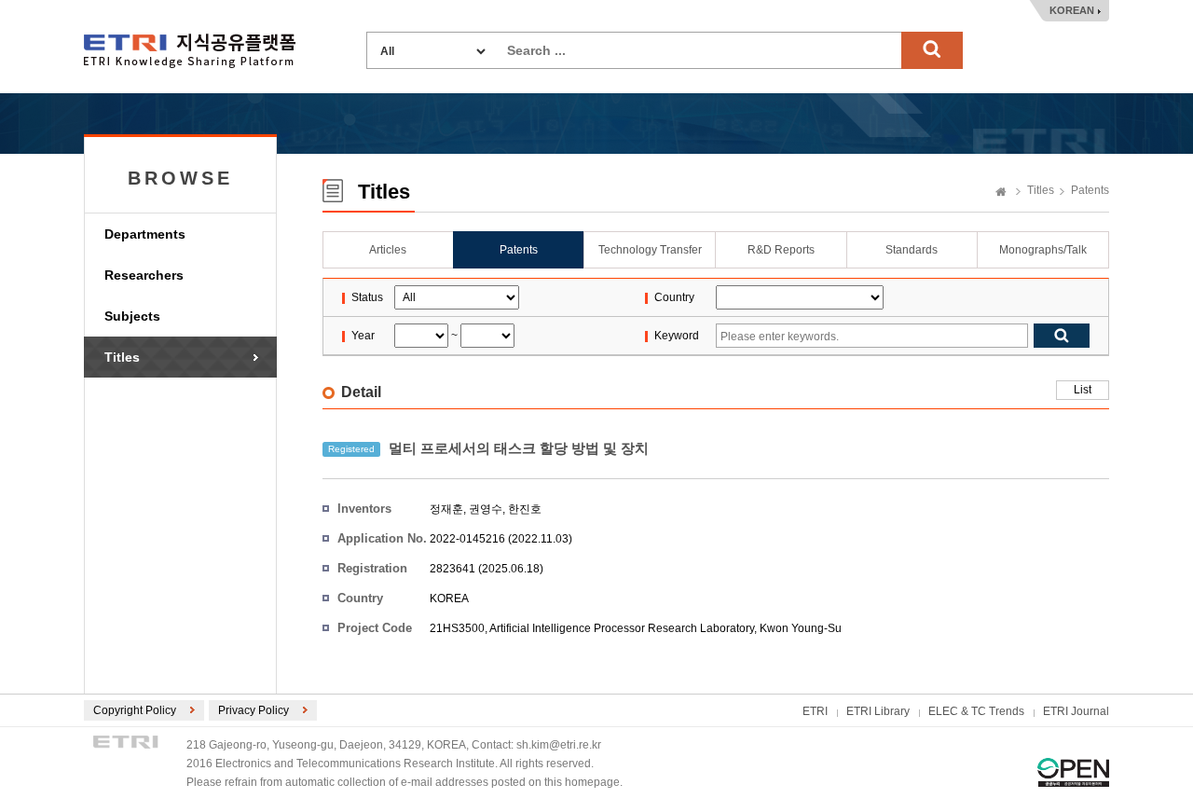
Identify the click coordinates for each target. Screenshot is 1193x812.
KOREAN (1071, 10)
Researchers (144, 275)
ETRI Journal (1076, 711)
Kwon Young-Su (801, 628)
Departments (144, 234)
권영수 (485, 509)
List (1082, 389)
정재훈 (446, 509)
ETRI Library (878, 711)
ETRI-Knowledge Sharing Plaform (189, 51)
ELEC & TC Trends (976, 711)
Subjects (132, 316)
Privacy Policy (253, 710)
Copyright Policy (134, 710)
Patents (1090, 190)
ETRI (815, 711)
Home (1001, 193)
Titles (122, 357)
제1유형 (1073, 772)
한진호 (525, 509)
